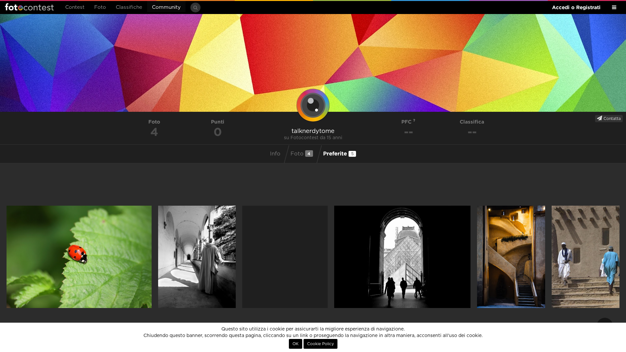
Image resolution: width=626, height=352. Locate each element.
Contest (74, 7)
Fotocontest (29, 7)
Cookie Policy (320, 344)
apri (79, 257)
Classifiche (129, 7)
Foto (100, 7)
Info (275, 153)
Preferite (338, 153)
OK (295, 344)
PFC (407, 122)
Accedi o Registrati (576, 7)
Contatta (611, 119)
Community (166, 7)
